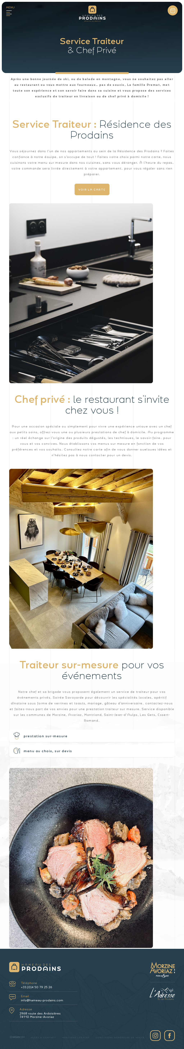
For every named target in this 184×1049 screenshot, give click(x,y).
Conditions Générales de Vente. (120, 1037)
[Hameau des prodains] (92, 14)
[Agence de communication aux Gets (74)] (17, 1037)
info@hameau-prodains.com (42, 998)
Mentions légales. (76, 1037)
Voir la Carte (91, 189)
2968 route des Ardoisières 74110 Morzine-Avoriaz (40, 1012)
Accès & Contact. (44, 1037)
